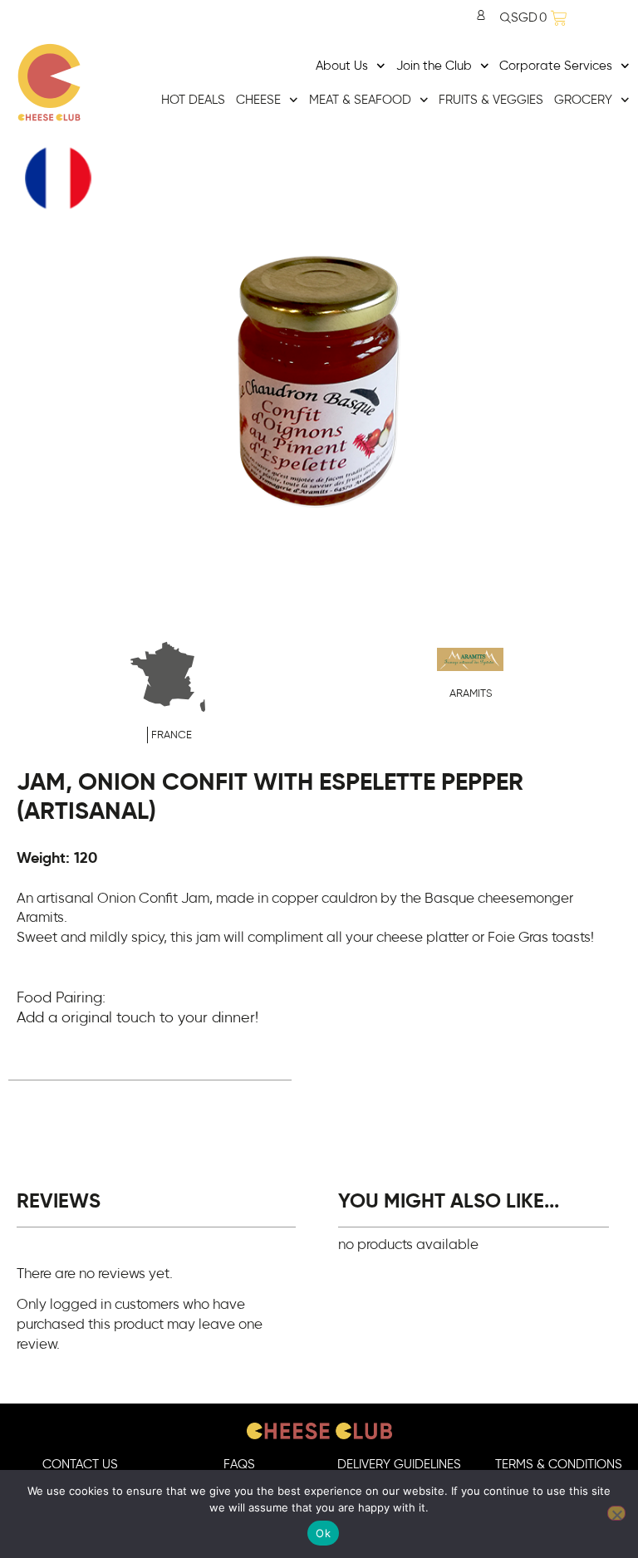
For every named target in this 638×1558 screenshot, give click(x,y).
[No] (616, 1513)
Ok (323, 1533)
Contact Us (80, 1464)
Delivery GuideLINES (399, 1464)
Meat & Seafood (360, 100)
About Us (342, 66)
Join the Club (434, 66)
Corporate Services (555, 66)
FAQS (239, 1464)
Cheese (258, 100)
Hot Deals (193, 100)
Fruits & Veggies (491, 100)
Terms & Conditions (558, 1464)
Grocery (583, 100)
